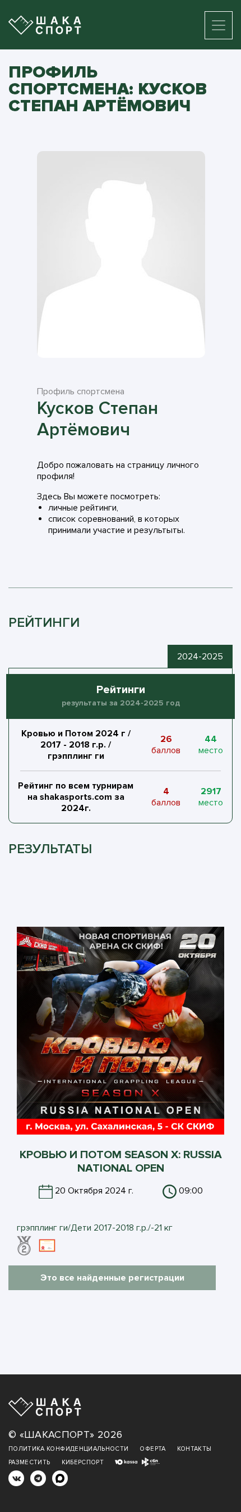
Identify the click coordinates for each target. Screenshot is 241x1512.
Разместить (29, 1462)
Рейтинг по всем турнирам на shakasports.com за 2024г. (75, 797)
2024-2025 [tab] (200, 656)
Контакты (194, 1448)
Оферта (152, 1448)
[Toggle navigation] (219, 25)
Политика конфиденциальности (68, 1448)
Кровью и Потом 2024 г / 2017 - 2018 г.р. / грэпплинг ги (76, 745)
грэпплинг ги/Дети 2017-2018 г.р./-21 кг (95, 1227)
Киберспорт (83, 1462)
